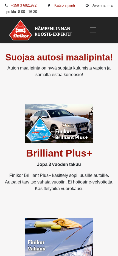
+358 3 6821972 (23, 5)
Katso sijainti (64, 5)
